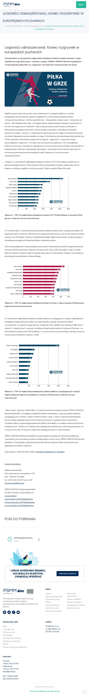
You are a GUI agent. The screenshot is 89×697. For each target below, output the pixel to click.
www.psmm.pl (10, 496)
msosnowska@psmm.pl (14, 483)
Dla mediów (8, 635)
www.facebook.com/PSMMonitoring (20, 502)
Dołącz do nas (9, 632)
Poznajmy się (8, 629)
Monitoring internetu (54, 596)
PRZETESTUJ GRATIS (67, 574)
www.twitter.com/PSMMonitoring (19, 499)
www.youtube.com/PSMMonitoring (19, 505)
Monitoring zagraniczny (72, 594)
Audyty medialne (74, 599)
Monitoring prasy (53, 605)
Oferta (48, 593)
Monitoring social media (53, 600)
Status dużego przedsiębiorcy (15, 647)
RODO (5, 644)
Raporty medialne (74, 602)
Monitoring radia (52, 608)
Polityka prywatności (11, 641)
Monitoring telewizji (54, 611)
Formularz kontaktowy (12, 638)
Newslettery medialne (76, 605)
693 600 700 (55, 691)
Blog (5, 626)
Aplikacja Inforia (73, 608)
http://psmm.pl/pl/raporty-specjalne (50, 452)
